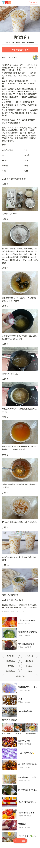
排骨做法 (29, 666)
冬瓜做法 (29, 671)
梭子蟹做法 (11, 656)
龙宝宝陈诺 (12, 57)
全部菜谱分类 (20, 676)
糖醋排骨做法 (10, 671)
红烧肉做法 (29, 661)
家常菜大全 (29, 656)
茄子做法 (11, 666)
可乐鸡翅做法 (10, 661)
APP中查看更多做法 (20, 50)
